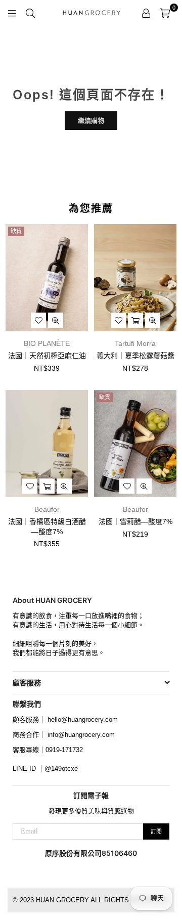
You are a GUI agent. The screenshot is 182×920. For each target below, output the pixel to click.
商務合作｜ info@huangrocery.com (64, 734)
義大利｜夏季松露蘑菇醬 (135, 356)
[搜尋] (30, 12)
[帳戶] (146, 12)
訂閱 (156, 831)
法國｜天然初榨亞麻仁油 (47, 356)
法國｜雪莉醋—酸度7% (135, 521)
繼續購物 (91, 120)
